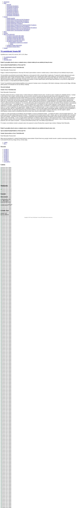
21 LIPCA (6, 153)
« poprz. (6, 142)
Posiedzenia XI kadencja (12, 6)
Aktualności (6, 1)
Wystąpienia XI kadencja (12, 7)
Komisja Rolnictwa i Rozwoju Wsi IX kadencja (18, 26)
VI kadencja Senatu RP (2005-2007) (15, 37)
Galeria (11, 44)
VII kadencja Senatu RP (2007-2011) (15, 38)
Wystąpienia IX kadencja (12, 12)
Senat (5, 3)
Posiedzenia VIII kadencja (13, 14)
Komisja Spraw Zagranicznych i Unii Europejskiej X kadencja (21, 25)
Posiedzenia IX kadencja (12, 11)
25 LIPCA (6, 149)
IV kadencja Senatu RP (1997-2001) (15, 35)
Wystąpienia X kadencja (12, 10)
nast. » (5, 143)
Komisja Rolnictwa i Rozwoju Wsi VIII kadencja (18, 29)
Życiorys (6, 33)
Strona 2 (6, 58)
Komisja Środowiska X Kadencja (15, 23)
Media (5, 31)
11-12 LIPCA (7, 161)
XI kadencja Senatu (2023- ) (13, 46)
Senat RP (9, 4)
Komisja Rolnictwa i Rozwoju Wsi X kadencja (18, 22)
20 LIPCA (6, 155)
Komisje (6, 16)
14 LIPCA (6, 159)
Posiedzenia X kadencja (12, 8)
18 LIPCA (6, 157)
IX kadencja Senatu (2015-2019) (14, 41)
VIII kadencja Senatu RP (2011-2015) (16, 40)
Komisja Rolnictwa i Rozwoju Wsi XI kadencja (18, 19)
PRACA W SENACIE (9, 34)
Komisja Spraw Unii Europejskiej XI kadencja (18, 21)
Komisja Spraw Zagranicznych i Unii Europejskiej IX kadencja (22, 27)
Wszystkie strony (8, 59)
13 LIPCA (6, 160)
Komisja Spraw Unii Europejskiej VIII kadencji (18, 30)
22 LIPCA (6, 152)
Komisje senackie (11, 18)
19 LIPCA (6, 156)
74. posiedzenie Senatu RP (11, 51)
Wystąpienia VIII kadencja (13, 15)
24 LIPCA (6, 150)
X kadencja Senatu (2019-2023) (14, 45)
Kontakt (5, 48)
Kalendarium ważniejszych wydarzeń (18, 42)
